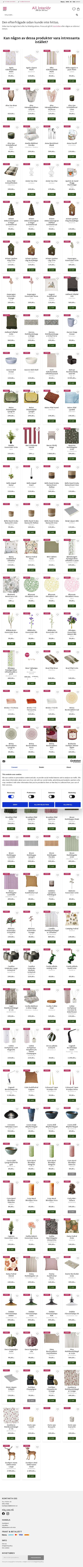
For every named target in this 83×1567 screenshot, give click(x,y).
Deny (15, 804)
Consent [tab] (14, 767)
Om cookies (5, 1548)
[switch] (31, 796)
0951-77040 (5, 1504)
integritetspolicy (38, 1562)
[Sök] (77, 15)
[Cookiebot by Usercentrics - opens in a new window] (72, 761)
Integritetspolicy (7, 1546)
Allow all (67, 804)
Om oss (4, 1544)
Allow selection (41, 804)
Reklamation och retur (9, 1527)
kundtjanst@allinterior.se (9, 1506)
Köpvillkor (5, 1525)
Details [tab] (41, 767)
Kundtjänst (5, 1523)
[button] (5, 9)
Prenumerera (36, 1558)
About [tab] (69, 767)
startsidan (57, 26)
